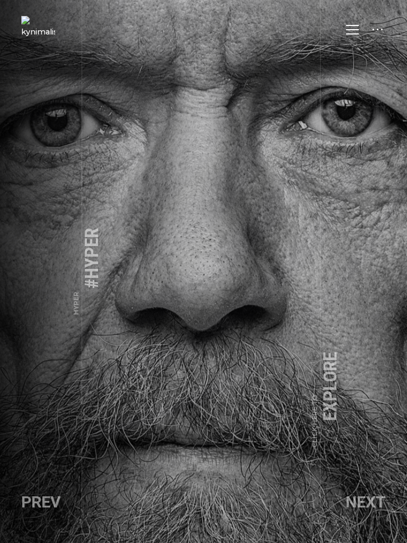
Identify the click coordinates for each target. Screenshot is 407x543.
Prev (41, 502)
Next (366, 502)
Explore (326, 400)
